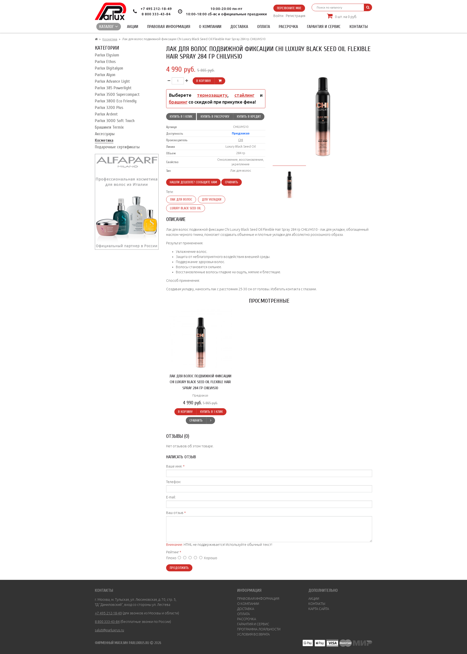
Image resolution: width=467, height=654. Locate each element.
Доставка (239, 26)
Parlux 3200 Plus (109, 107)
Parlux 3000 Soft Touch (115, 120)
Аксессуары (105, 133)
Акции (132, 26)
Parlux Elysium (107, 55)
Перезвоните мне (289, 8)
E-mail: (171, 497)
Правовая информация (168, 26)
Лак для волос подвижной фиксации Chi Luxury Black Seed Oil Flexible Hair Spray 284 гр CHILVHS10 (200, 382)
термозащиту (212, 95)
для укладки (211, 199)
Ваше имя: (174, 466)
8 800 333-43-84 (156, 14)
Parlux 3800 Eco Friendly (115, 101)
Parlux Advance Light (112, 81)
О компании (210, 26)
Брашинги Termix (109, 127)
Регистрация (295, 16)
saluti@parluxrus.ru (109, 630)
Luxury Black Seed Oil (185, 208)
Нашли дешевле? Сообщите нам (193, 182)
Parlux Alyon (105, 74)
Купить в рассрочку (215, 117)
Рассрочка (288, 26)
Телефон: (173, 482)
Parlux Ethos (105, 61)
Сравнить (231, 182)
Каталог (107, 26)
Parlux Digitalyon (109, 68)
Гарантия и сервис (324, 26)
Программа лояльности (258, 629)
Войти (278, 16)
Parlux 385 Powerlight (113, 87)
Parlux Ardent (106, 114)
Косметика (109, 39)
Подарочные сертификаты (117, 147)
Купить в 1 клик (181, 117)
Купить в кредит (249, 117)
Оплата (263, 26)
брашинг (178, 102)
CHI (240, 139)
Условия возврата (253, 634)
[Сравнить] (210, 420)
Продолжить (179, 568)
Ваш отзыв (174, 513)
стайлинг (244, 95)
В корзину (203, 81)
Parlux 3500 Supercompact (117, 94)
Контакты (359, 26)
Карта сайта (318, 609)
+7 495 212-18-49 (156, 9)
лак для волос (181, 199)
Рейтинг (172, 552)
